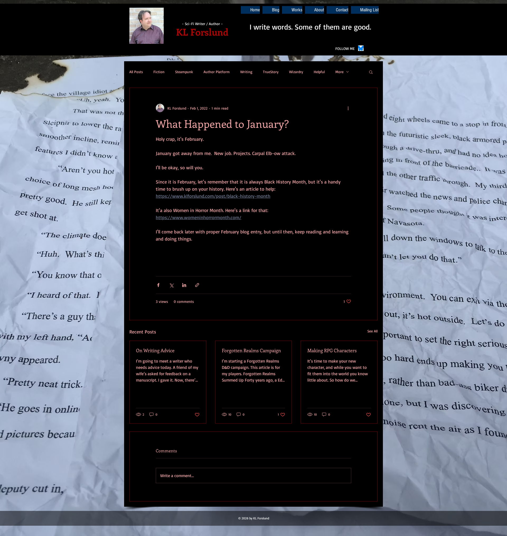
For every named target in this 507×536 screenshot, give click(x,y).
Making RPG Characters (332, 350)
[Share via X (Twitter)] (171, 285)
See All (372, 331)
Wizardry (296, 71)
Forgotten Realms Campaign (251, 350)
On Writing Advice (155, 350)
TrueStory (271, 71)
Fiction (159, 71)
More (339, 71)
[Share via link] (197, 285)
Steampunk (184, 71)
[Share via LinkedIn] (184, 285)
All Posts (136, 71)
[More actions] (348, 108)
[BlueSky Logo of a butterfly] (361, 48)
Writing (246, 71)
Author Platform (217, 71)
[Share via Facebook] (158, 285)
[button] (370, 72)
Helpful (319, 71)
